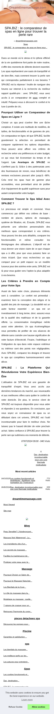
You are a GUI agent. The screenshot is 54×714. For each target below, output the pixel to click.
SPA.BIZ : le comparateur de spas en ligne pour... (25, 47)
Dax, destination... (11, 681)
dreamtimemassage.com (26, 41)
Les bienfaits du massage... (15, 649)
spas (35, 98)
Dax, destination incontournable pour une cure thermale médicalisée (41, 459)
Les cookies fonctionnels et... (16, 674)
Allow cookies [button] (38, 707)
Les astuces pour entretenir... (16, 662)
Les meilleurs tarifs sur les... (15, 656)
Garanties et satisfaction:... (15, 637)
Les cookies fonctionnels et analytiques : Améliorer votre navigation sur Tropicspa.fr (22, 480)
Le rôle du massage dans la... (16, 593)
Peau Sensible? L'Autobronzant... (18, 531)
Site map (7, 511)
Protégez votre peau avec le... (16, 562)
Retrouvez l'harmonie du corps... (17, 611)
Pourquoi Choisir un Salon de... (17, 575)
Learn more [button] (27, 700)
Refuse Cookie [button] (15, 707)
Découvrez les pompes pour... (16, 624)
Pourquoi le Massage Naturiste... (17, 581)
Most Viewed (9, 504)
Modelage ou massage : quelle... (17, 599)
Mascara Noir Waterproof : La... (17, 537)
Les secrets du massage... (15, 550)
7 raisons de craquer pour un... (17, 605)
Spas (25, 44)
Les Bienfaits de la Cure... (14, 587)
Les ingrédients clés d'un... (15, 544)
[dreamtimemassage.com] (27, 12)
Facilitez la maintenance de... (16, 556)
